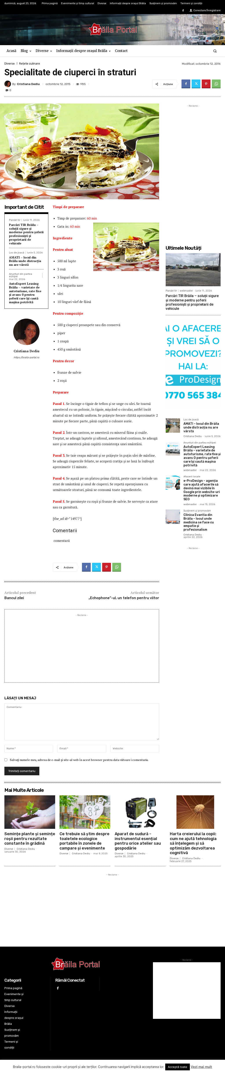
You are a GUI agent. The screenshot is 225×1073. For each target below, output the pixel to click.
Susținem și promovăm (197, 511)
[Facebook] (183, 10)
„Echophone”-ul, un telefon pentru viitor (124, 598)
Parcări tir (14, 220)
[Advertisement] (82, 648)
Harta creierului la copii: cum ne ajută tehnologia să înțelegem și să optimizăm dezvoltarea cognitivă (193, 843)
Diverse (9, 63)
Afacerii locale (191, 476)
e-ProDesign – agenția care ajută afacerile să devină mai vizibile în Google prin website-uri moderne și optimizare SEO (201, 490)
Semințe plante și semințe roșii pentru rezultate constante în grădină (29, 838)
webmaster (186, 290)
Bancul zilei (14, 598)
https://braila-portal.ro (26, 357)
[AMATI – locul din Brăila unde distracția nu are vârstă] (173, 425)
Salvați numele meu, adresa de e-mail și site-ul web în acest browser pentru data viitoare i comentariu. (79, 760)
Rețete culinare (29, 63)
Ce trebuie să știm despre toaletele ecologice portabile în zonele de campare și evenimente (84, 841)
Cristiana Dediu (28, 84)
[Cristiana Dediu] (8, 84)
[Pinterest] (206, 83)
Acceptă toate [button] (177, 1067)
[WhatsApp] (216, 83)
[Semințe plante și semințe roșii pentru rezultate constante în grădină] (29, 812)
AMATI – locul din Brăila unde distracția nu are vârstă (25, 261)
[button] (215, 50)
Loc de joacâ (16, 252)
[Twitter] (196, 83)
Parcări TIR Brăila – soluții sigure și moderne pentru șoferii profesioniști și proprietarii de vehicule (26, 234)
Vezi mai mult (201, 1067)
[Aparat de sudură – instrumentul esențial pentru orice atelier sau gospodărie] (140, 812)
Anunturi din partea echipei (20, 275)
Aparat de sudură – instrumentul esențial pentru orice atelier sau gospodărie (138, 841)
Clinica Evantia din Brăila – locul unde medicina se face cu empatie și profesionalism (198, 522)
